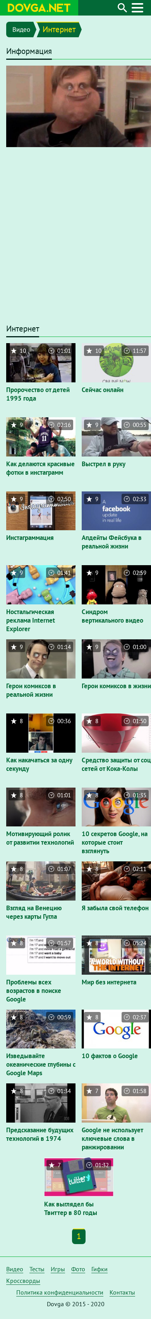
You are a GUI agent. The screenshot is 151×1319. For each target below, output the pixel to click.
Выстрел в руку (103, 464)
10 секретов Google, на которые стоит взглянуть (115, 842)
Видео (21, 29)
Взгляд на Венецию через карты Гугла (34, 912)
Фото (78, 1269)
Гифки (99, 1269)
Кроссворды (23, 1280)
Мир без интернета (109, 982)
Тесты (37, 1269)
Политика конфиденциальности (59, 1292)
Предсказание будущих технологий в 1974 (40, 1134)
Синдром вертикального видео (112, 616)
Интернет (59, 29)
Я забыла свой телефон (115, 908)
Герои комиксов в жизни (116, 686)
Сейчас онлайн (103, 389)
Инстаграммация (30, 537)
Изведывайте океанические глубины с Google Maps (41, 1064)
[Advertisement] (75, 239)
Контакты (122, 1292)
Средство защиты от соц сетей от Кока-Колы (116, 764)
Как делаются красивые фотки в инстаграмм (40, 468)
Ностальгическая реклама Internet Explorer (30, 620)
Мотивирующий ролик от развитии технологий (40, 838)
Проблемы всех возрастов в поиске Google (33, 990)
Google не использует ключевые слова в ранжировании (112, 1138)
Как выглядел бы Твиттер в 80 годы (70, 1208)
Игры (58, 1269)
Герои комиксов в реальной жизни (31, 690)
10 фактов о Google (110, 1056)
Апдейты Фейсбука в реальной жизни (112, 541)
